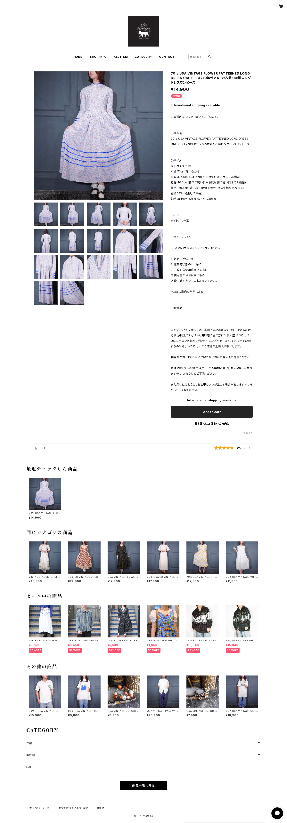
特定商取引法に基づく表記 (73, 808)
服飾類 (30, 755)
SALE (29, 767)
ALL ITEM (121, 56)
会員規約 (99, 808)
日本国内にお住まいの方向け (211, 423)
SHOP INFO (98, 56)
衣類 (29, 743)
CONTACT (167, 56)
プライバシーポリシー (41, 808)
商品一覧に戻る (143, 786)
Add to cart (212, 412)
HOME (78, 56)
